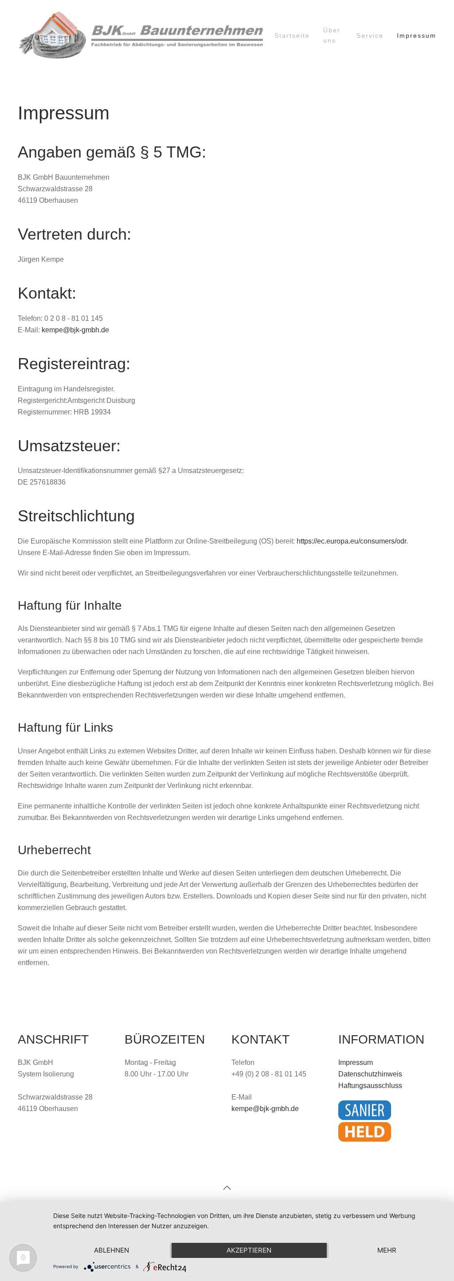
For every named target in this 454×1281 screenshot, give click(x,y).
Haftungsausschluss (370, 1085)
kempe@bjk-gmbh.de (75, 330)
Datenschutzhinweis (370, 1074)
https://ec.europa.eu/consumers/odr (351, 541)
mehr (386, 1250)
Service (370, 35)
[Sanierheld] (364, 1120)
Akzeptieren (249, 1250)
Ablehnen (111, 1250)
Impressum (416, 35)
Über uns (331, 35)
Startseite (292, 35)
